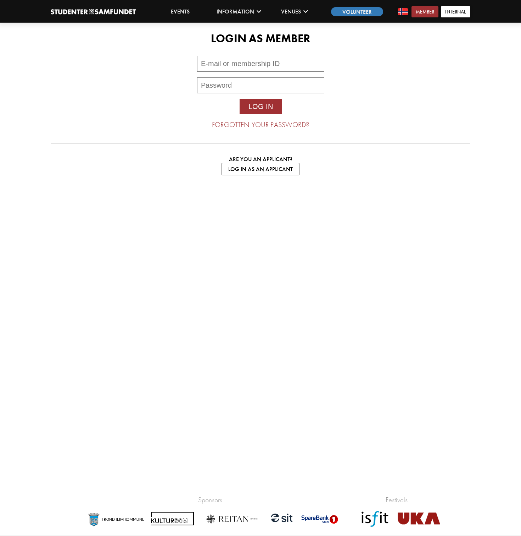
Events (180, 11)
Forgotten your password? (260, 124)
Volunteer (357, 12)
